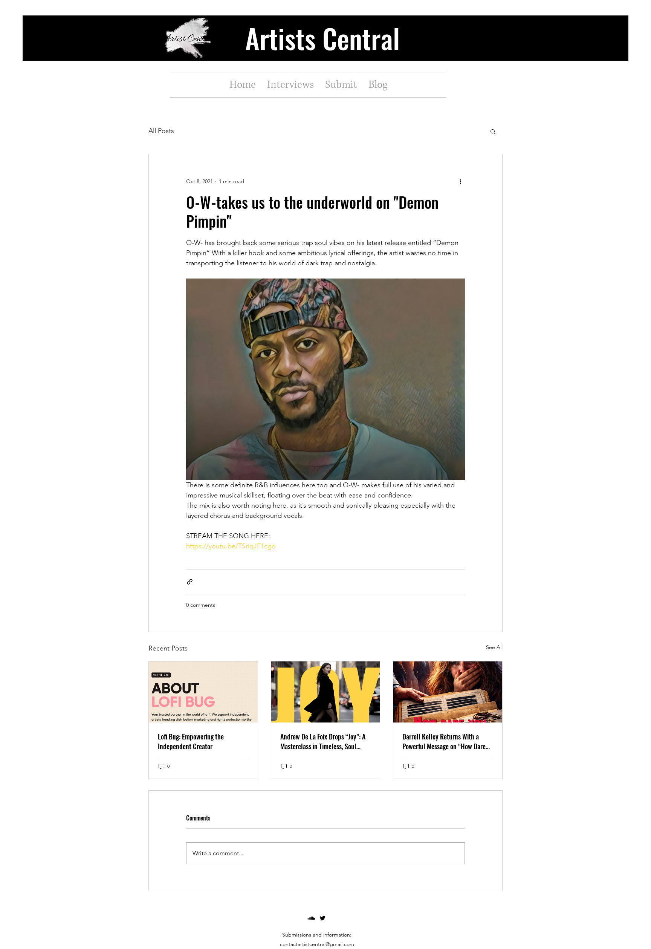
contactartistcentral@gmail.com (317, 944)
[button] (493, 131)
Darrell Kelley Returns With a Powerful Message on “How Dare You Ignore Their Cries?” (444, 741)
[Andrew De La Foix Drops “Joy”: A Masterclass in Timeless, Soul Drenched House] (325, 691)
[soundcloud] (311, 918)
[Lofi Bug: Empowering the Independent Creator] (203, 691)
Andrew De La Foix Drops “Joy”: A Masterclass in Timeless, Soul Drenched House (322, 741)
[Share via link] (189, 581)
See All (494, 647)
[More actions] (460, 181)
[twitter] (322, 918)
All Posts (161, 131)
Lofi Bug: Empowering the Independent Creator (191, 741)
